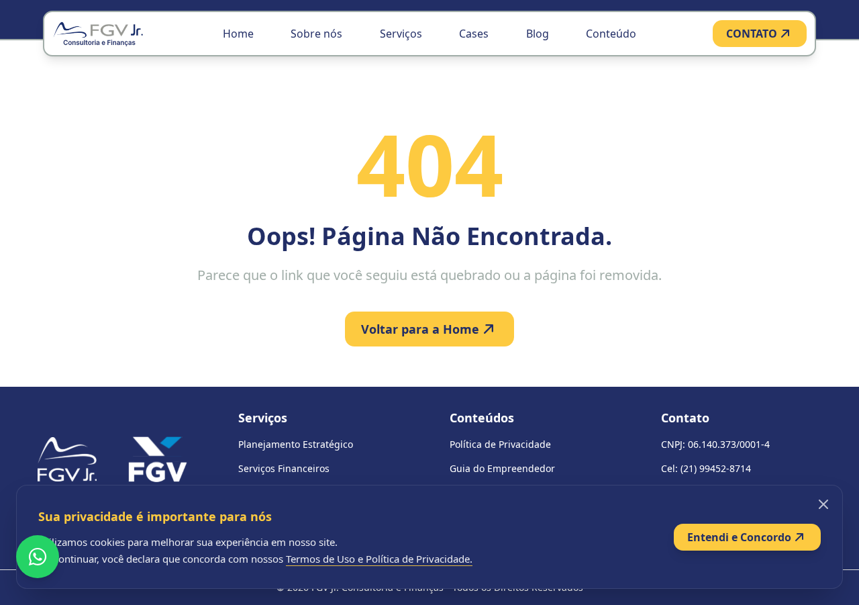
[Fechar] (823, 504)
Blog (537, 33)
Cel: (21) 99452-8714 (706, 468)
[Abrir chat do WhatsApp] (37, 556)
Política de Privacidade (500, 444)
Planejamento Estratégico (295, 444)
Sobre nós (316, 33)
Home (238, 33)
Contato (685, 418)
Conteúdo (611, 33)
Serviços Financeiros (284, 468)
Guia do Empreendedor (502, 468)
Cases (474, 33)
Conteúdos (482, 418)
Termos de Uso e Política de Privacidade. (379, 558)
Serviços (401, 33)
